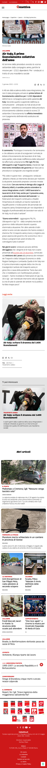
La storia (23, 761)
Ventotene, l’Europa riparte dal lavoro (19, 655)
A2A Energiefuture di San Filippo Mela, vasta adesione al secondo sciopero (11, 583)
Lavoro (20, 17)
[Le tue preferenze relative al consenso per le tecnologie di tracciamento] (43, 764)
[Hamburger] (3, 7)
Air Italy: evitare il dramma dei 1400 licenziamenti (22, 343)
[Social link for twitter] (33, 2)
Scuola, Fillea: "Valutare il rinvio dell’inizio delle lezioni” (33, 583)
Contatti (4, 2)
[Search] (28, 2)
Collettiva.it (23, 732)
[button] (35, 85)
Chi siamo (23, 752)
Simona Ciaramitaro (7, 632)
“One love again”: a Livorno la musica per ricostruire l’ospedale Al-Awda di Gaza (35, 625)
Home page (5, 17)
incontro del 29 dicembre (23, 253)
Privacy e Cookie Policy (23, 764)
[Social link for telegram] (45, 2)
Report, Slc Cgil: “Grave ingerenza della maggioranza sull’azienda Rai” (19, 693)
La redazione (13, 2)
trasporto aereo (8, 365)
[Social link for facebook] (36, 2)
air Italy (9, 363)
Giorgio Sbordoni (6, 494)
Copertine (13, 17)
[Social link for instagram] (39, 2)
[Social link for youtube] (42, 2)
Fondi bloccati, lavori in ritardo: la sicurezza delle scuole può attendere (12, 625)
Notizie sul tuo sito (23, 759)
